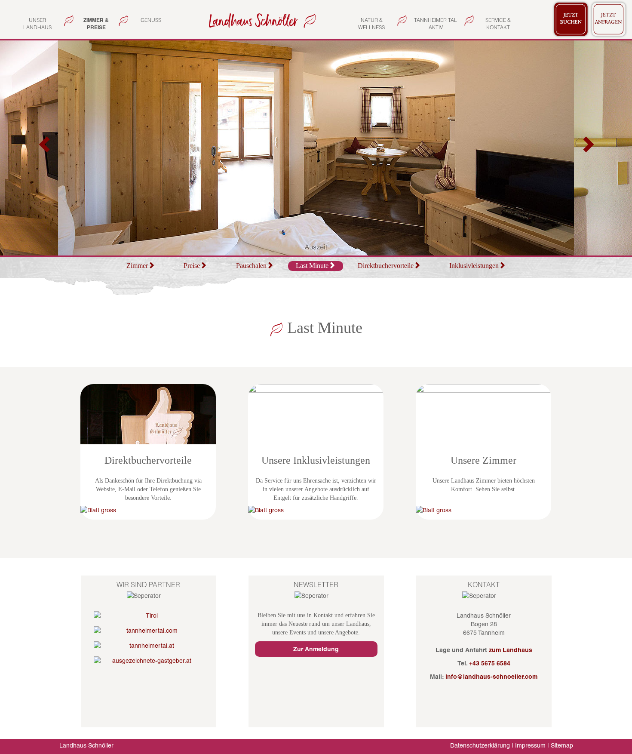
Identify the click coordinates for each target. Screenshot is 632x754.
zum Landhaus (510, 649)
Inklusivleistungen (474, 265)
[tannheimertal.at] (148, 645)
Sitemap (562, 745)
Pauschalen (251, 265)
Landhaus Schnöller (86, 745)
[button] (45, 147)
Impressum (530, 745)
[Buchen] (571, 18)
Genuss (151, 20)
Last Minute (312, 265)
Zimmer (137, 265)
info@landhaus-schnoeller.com (491, 676)
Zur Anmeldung (316, 649)
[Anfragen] (609, 18)
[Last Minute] (260, 20)
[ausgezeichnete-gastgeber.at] (148, 660)
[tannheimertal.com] (148, 630)
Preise (192, 265)
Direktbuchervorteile (386, 265)
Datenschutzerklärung (480, 745)
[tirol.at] (148, 615)
